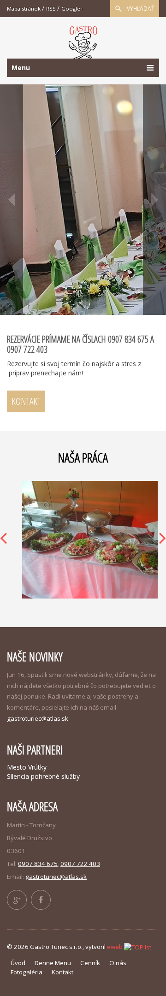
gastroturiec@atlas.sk (37, 718)
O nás (117, 963)
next (154, 199)
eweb (115, 947)
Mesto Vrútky (27, 767)
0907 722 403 (80, 864)
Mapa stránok (24, 8)
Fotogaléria (26, 972)
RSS (51, 8)
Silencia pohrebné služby (43, 776)
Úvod (18, 963)
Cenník (90, 963)
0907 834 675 (38, 864)
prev (11, 199)
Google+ (72, 8)
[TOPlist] (137, 947)
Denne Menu (53, 963)
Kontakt (26, 401)
